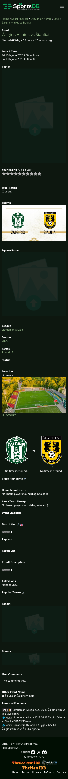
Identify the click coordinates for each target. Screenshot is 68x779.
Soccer (24, 19)
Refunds (49, 772)
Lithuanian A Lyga (41, 19)
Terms (25, 772)
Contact (61, 772)
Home (5, 19)
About (15, 772)
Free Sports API (11, 747)
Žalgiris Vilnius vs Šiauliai (16, 22)
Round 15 (7, 352)
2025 (56, 19)
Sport (14, 19)
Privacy (36, 772)
